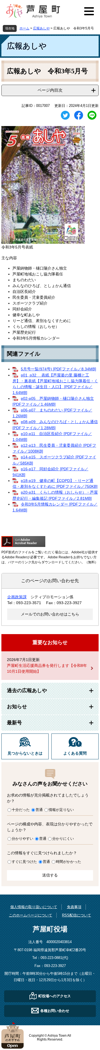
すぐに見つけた (24, 862)
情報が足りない (61, 810)
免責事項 (74, 907)
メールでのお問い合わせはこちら (50, 614)
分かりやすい (22, 839)
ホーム (24, 28)
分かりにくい (63, 839)
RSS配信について (76, 915)
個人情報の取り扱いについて (33, 907)
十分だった (21, 810)
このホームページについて (30, 915)
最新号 (14, 722)
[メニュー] (89, 11)
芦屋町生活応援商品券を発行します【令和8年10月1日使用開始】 (47, 668)
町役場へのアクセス (54, 996)
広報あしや (41, 28)
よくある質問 (75, 753)
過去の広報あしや (27, 690)
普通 (39, 810)
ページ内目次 (50, 90)
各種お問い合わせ (54, 1011)
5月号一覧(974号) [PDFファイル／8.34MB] (58, 369)
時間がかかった (68, 862)
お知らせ (17, 706)
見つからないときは (25, 753)
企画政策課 (17, 597)
